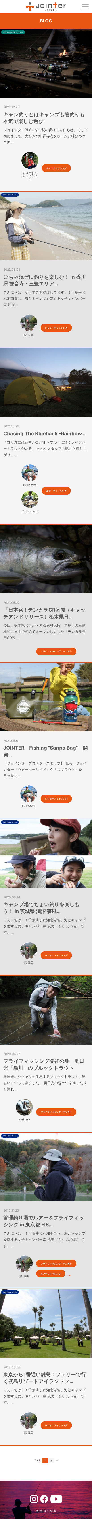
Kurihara (24, 1119)
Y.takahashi (30, 511)
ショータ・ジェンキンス (30, 175)
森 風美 (28, 335)
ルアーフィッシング (56, 168)
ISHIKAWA (30, 485)
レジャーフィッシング (56, 327)
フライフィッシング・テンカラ (56, 651)
